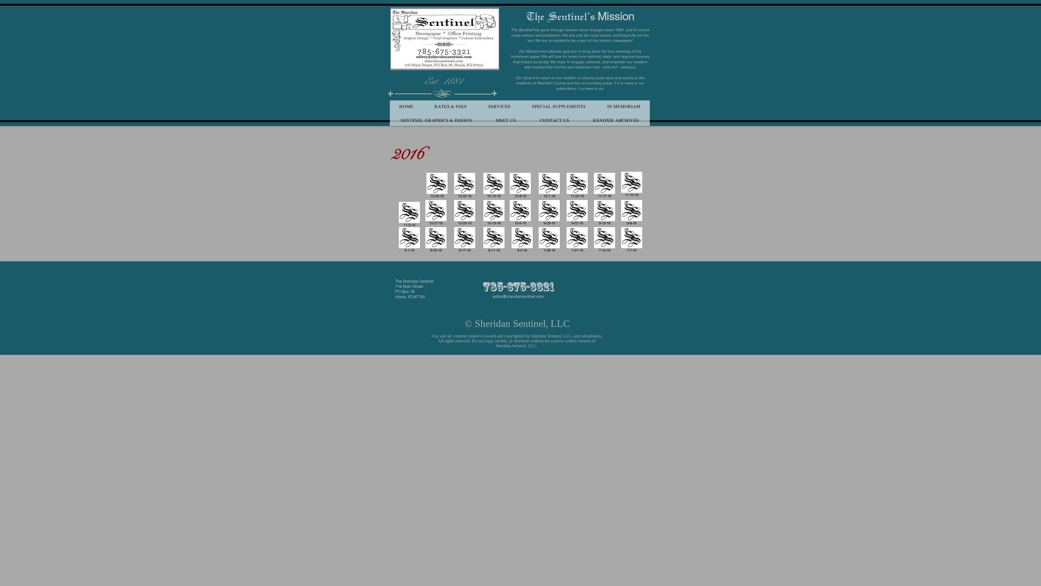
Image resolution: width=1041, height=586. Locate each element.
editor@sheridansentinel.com (518, 296)
